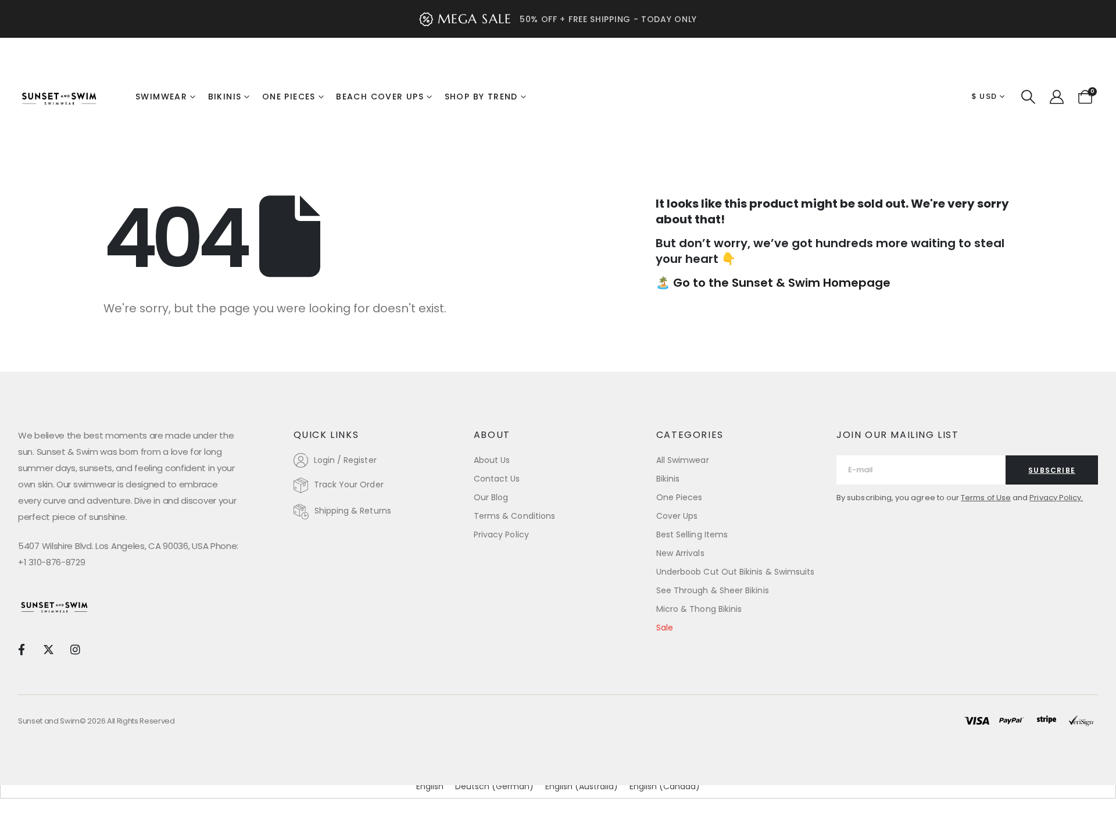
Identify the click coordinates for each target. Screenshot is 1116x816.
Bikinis (225, 96)
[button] (1028, 97)
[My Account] (1056, 97)
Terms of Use (986, 497)
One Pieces (289, 96)
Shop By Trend (481, 96)
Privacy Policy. (1056, 497)
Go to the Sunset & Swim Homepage (781, 283)
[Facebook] (21, 648)
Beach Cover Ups (380, 96)
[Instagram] (75, 648)
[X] (47, 648)
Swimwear (161, 96)
